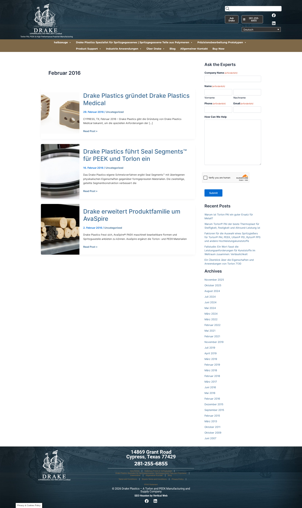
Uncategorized (115, 111)
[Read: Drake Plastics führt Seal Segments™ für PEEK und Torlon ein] (60, 171)
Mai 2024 (210, 308)
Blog (173, 48)
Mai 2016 (209, 393)
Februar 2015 (212, 415)
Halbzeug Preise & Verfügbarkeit (158, 471)
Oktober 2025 (212, 285)
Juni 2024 (210, 302)
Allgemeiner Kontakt (194, 48)
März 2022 (211, 319)
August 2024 (212, 291)
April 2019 (210, 353)
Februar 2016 (212, 398)
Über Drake (153, 48)
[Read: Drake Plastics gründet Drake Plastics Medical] (60, 113)
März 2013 (210, 421)
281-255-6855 (151, 463)
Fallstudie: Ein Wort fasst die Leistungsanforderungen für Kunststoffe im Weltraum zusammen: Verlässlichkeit (229, 250)
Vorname (209, 97)
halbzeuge (61, 42)
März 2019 (210, 359)
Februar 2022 (212, 325)
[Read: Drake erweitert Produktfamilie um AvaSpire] (60, 229)
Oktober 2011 (212, 427)
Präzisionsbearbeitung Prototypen (220, 42)
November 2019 (214, 342)
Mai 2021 (209, 330)
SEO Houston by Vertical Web (151, 495)
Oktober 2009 (212, 432)
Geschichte (134, 471)
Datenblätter (135, 475)
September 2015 (214, 410)
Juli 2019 (209, 347)
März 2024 (211, 313)
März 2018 (210, 370)
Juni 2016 (210, 387)
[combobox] (253, 8)
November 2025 (214, 279)
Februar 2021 (212, 336)
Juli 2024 (210, 296)
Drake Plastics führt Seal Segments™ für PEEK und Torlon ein (135, 155)
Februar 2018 (212, 376)
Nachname (239, 97)
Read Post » (90, 131)
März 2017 (210, 381)
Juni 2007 (210, 438)
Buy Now (218, 48)
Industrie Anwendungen (122, 48)
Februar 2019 (212, 364)
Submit (213, 193)
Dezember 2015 (213, 404)
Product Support (87, 48)
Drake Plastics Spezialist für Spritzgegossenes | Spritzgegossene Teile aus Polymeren (132, 42)
